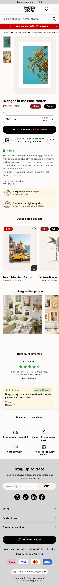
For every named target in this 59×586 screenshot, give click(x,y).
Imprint (51, 549)
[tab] (46, 9)
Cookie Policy (37, 549)
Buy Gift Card (32, 539)
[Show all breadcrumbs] (6, 32)
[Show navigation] (5, 9)
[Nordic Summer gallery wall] (22, 314)
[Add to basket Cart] (34, 268)
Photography (20, 32)
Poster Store (36, 578)
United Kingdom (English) (30, 571)
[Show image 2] (7, 57)
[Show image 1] (7, 42)
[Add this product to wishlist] (51, 140)
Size (5, 113)
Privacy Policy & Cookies (29, 553)
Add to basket (30, 129)
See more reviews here (29, 417)
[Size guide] (7, 140)
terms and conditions (16, 549)
